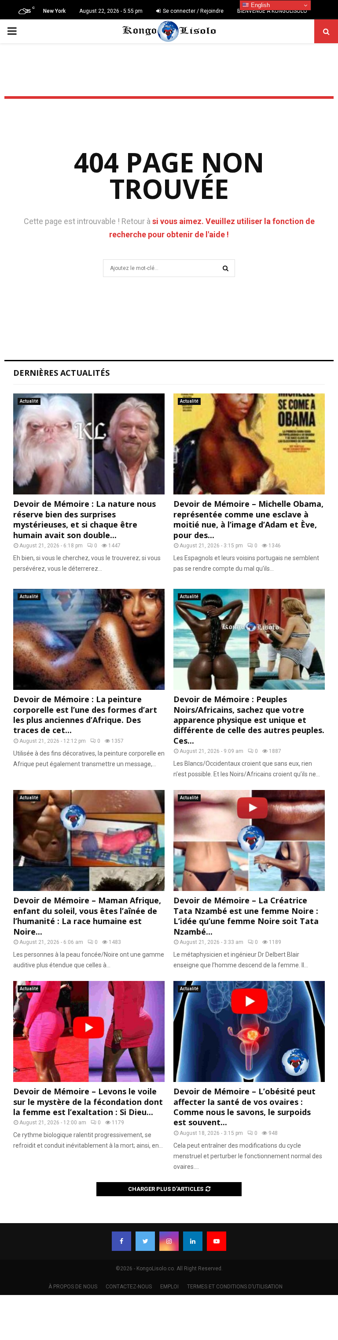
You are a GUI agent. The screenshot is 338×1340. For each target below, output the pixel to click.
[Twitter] (145, 1241)
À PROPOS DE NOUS (72, 1287)
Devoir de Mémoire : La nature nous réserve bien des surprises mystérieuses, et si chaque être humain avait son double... (84, 519)
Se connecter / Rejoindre (193, 11)
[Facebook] (121, 1241)
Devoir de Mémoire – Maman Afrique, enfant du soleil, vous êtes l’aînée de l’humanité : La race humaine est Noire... (87, 915)
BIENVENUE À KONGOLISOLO (272, 11)
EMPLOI (169, 1287)
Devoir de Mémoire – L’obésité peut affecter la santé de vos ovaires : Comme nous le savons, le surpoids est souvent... (244, 1106)
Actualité (29, 401)
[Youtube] (216, 1241)
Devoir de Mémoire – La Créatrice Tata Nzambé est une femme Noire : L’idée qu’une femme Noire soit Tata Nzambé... (246, 915)
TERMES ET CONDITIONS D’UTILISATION (235, 1287)
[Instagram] (169, 1241)
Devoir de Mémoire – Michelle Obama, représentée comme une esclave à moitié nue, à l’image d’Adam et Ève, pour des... (248, 519)
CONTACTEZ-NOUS (129, 1287)
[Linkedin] (192, 1241)
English (259, 5)
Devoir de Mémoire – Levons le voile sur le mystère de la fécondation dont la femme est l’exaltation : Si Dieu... (88, 1101)
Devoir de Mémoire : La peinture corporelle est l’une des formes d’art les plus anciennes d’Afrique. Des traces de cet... (85, 714)
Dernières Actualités (61, 372)
